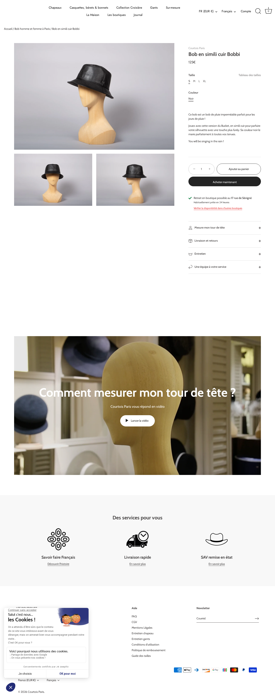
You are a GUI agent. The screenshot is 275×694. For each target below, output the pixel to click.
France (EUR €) (27, 680)
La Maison (92, 15)
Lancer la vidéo (139, 420)
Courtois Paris (196, 48)
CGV (134, 622)
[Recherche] (258, 11)
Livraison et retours (206, 241)
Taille (224, 75)
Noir (190, 98)
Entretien (200, 254)
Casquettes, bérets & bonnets (89, 7)
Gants (154, 7)
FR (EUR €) (206, 11)
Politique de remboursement (148, 650)
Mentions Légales (142, 627)
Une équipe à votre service (210, 267)
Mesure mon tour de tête (209, 228)
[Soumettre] (257, 619)
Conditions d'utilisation (145, 644)
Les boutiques (117, 15)
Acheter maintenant (225, 182)
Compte (246, 11)
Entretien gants (141, 639)
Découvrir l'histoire (58, 564)
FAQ (134, 616)
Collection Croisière (129, 7)
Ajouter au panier (239, 169)
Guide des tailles (141, 656)
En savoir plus (137, 564)
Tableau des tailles (250, 75)
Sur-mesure (173, 7)
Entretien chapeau (142, 633)
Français (227, 11)
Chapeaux (55, 7)
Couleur (193, 92)
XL (204, 81)
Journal (138, 15)
